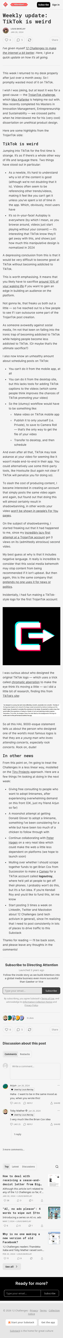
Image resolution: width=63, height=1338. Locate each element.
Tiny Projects (21, 772)
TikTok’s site (11, 696)
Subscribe (43, 4)
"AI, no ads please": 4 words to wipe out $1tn (21, 1211)
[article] (31, 1188)
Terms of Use (47, 998)
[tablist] (17, 1054)
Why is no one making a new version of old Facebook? (21, 1238)
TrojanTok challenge (41, 95)
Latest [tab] (15, 1166)
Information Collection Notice (37, 1001)
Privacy (34, 1310)
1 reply (17, 1134)
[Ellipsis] (58, 1085)
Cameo (44, 871)
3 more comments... (14, 1149)
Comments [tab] (11, 1054)
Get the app (48, 1322)
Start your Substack (22, 1322)
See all (9, 1266)
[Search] (57, 1166)
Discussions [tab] (28, 1166)
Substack (15, 1330)
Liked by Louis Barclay (23, 1089)
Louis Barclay (18, 29)
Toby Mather (17, 1110)
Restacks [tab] (25, 1054)
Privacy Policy (31, 1005)
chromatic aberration (26, 682)
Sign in (56, 4)
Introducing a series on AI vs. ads (22, 1217)
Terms (43, 1310)
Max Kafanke (20, 99)
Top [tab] (7, 1166)
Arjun (13, 1085)
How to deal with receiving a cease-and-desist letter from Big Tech (21, 1180)
